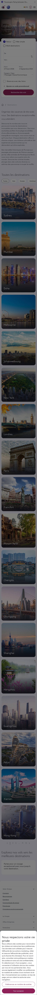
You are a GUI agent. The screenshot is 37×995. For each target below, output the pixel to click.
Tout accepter (18, 991)
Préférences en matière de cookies (18, 984)
